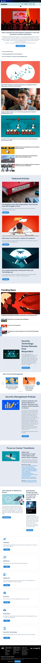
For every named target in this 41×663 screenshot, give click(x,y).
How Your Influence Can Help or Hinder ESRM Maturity (14, 56)
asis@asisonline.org (17, 649)
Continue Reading (20, 45)
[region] (20, 659)
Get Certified (24, 650)
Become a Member (25, 649)
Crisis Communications (7, 51)
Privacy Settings (10, 661)
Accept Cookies (17, 661)
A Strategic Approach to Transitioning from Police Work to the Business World (30, 474)
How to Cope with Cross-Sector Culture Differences (29, 471)
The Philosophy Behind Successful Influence (12, 54)
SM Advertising (24, 653)
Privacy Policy (24, 655)
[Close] (39, 657)
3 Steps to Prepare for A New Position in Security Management (29, 469)
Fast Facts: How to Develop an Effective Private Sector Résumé (29, 478)
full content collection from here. (29, 481)
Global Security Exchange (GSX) (25, 652)
